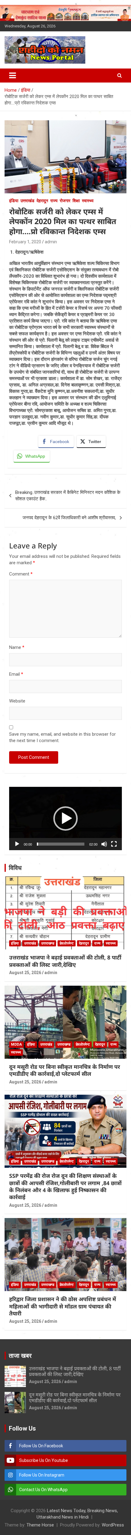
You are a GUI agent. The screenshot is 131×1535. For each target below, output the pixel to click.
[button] (65, 818)
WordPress (113, 1525)
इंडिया (13, 200)
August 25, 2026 (25, 972)
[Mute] (104, 844)
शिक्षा (76, 200)
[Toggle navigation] (12, 76)
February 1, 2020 (25, 241)
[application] (65, 818)
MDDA (16, 1044)
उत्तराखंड (27, 200)
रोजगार (65, 200)
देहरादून (42, 200)
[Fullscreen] (114, 844)
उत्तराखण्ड (47, 943)
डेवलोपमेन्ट (66, 943)
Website (17, 701)
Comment (21, 574)
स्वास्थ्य (88, 200)
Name (16, 647)
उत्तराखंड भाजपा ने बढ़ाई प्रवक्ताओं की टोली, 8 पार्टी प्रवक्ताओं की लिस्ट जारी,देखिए (65, 961)
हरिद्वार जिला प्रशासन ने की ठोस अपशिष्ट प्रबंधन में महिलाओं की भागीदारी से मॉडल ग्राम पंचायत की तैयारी (62, 1306)
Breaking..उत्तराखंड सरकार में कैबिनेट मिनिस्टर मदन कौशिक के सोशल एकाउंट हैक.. (67, 496)
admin (51, 241)
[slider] (60, 844)
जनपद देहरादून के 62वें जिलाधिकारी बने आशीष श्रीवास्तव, (69, 517)
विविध (15, 867)
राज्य (54, 200)
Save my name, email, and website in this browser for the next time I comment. (62, 737)
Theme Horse (40, 1525)
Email (16, 674)
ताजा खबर (20, 1355)
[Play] (17, 844)
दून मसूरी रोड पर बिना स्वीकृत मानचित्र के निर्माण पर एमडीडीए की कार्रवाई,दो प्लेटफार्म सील (64, 1070)
